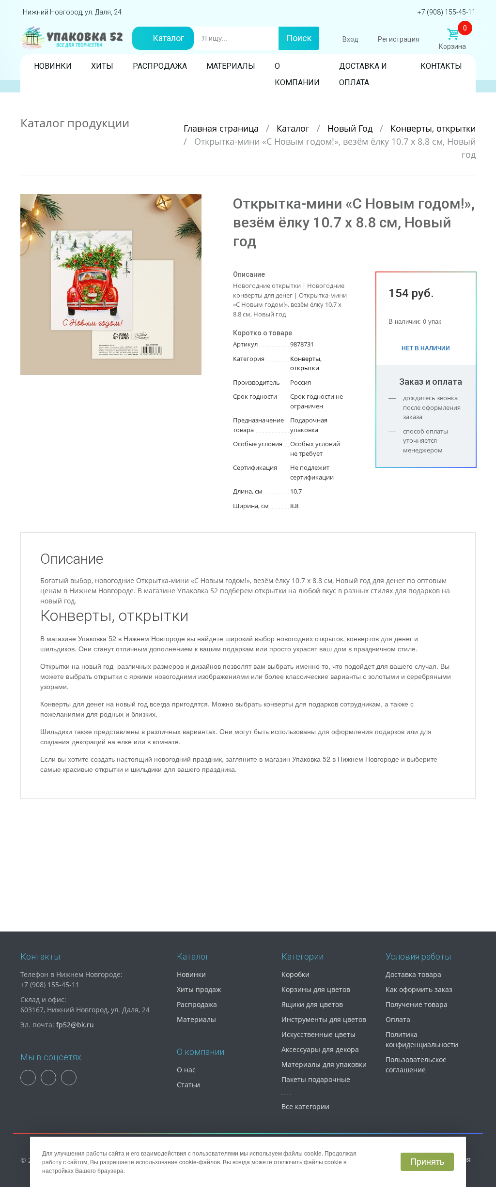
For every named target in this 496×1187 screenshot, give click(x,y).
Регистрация (398, 39)
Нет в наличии (426, 348)
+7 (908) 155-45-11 (447, 12)
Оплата (398, 1019)
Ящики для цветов (312, 1004)
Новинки (53, 66)
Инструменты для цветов (323, 1019)
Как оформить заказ (419, 989)
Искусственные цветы (318, 1034)
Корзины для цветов (315, 989)
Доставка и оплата (363, 68)
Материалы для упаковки (324, 1064)
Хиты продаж (199, 989)
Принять (427, 1162)
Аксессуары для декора (320, 1049)
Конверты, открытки (433, 128)
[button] (193, 202)
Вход (350, 39)
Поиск (298, 38)
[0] (452, 34)
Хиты (102, 66)
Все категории (305, 1106)
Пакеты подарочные (315, 1079)
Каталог (168, 38)
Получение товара (417, 1004)
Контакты (441, 66)
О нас (186, 1069)
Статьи (188, 1084)
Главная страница (222, 128)
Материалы (230, 66)
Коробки (295, 974)
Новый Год (351, 128)
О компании (297, 68)
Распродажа (160, 66)
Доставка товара (413, 974)
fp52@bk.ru (75, 1024)
